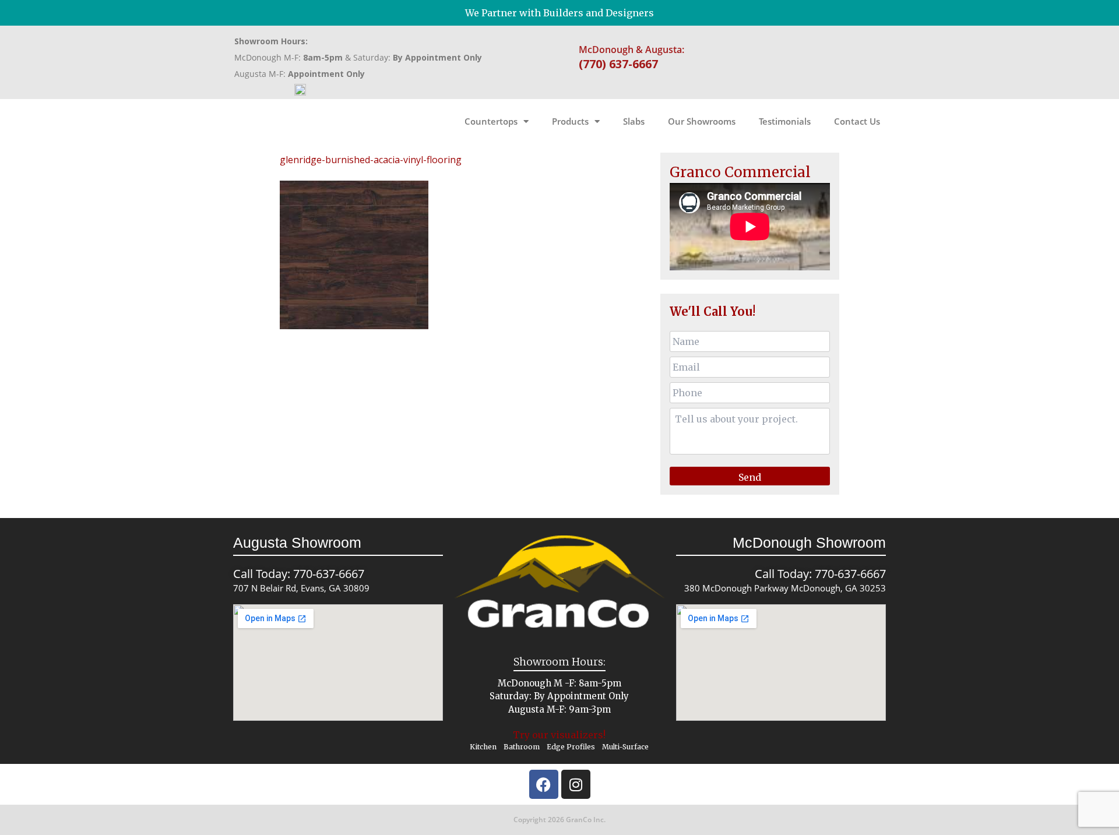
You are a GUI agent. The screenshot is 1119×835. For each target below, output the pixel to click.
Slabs (634, 121)
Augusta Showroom (297, 542)
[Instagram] (575, 784)
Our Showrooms (702, 121)
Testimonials (785, 121)
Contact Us (857, 121)
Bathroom (522, 746)
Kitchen (483, 746)
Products (570, 121)
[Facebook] (543, 784)
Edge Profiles (571, 746)
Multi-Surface (625, 746)
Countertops (491, 121)
